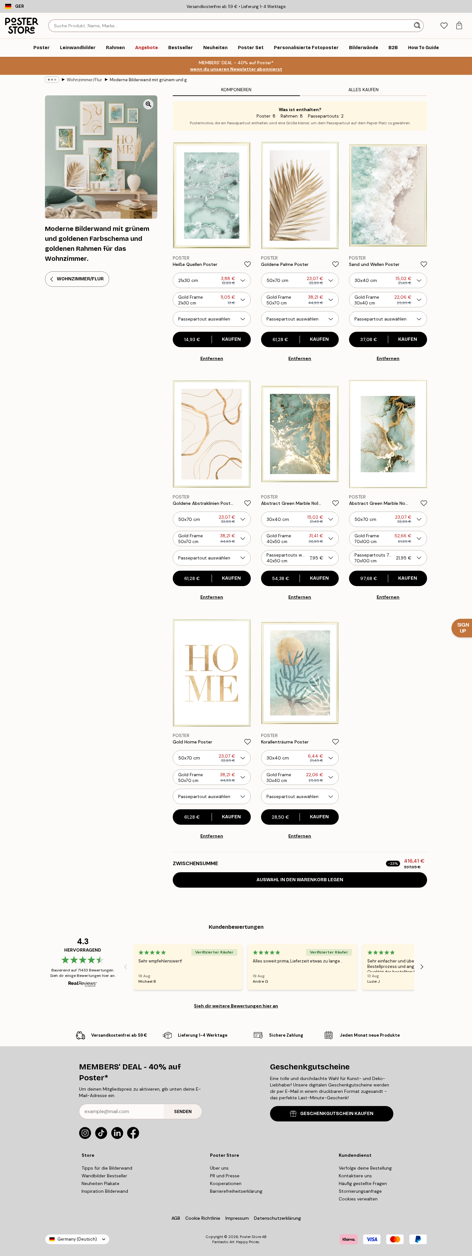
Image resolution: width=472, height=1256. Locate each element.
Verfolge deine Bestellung (365, 1168)
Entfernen (211, 358)
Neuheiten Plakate (100, 1183)
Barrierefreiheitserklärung (236, 1191)
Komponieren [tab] (236, 89)
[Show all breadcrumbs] (52, 79)
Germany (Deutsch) (77, 1239)
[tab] (443, 26)
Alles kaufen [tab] (363, 89)
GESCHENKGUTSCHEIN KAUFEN (336, 1113)
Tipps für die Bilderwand (107, 1168)
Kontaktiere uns (355, 1176)
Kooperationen (225, 1183)
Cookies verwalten (358, 1199)
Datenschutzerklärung (277, 1218)
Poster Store (250, 1236)
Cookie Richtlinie (202, 1218)
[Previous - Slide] (125, 967)
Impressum (237, 1218)
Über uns (219, 1168)
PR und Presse (225, 1176)
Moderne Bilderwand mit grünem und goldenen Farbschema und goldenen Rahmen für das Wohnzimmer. (148, 80)
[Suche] (418, 25)
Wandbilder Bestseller (104, 1176)
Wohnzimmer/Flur (84, 80)
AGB (175, 1218)
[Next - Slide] (422, 967)
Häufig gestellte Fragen (363, 1183)
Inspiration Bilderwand (105, 1191)
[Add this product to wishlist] (247, 264)
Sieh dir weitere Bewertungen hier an (236, 1006)
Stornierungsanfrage (360, 1191)
